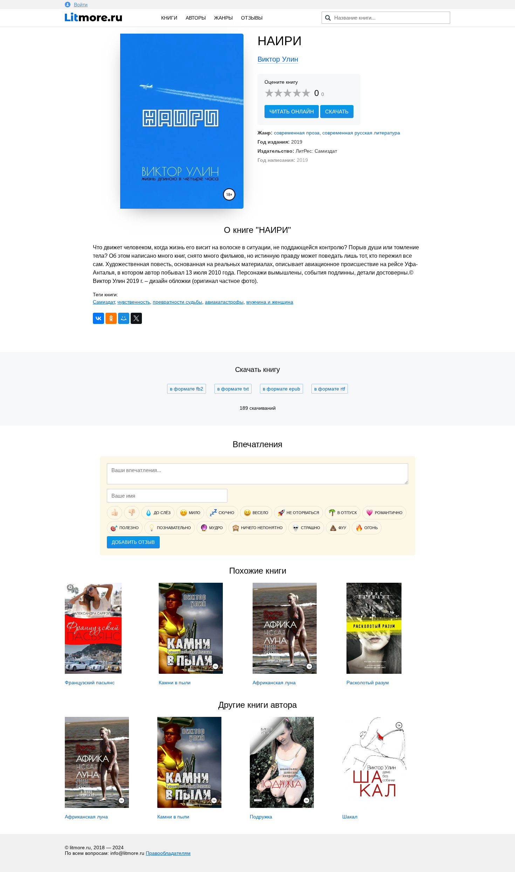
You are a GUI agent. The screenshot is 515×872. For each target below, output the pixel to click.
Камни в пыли (175, 682)
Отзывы (251, 18)
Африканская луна (274, 682)
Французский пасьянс (90, 682)
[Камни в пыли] (191, 672)
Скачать (337, 112)
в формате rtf (329, 389)
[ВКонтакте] (98, 318)
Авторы (196, 18)
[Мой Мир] (123, 318)
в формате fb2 (186, 389)
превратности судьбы (177, 302)
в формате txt (233, 389)
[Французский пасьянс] (93, 672)
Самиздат (104, 302)
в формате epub (281, 389)
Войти (81, 4)
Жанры (223, 18)
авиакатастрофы (224, 302)
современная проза (297, 133)
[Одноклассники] (111, 318)
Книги (169, 18)
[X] (136, 318)
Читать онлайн (291, 112)
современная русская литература (361, 133)
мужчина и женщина (269, 302)
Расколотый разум (367, 682)
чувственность (133, 302)
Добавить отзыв (133, 542)
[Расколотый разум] (373, 672)
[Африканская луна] (285, 672)
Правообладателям (168, 853)
